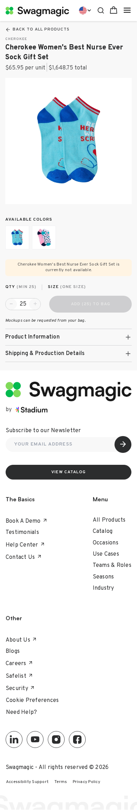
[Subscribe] (123, 444)
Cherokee (16, 39)
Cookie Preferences (32, 700)
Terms (60, 782)
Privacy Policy (86, 782)
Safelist (16, 676)
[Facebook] (77, 739)
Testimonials (22, 532)
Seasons (103, 577)
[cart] (113, 10)
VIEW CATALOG (68, 472)
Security (17, 688)
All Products (109, 520)
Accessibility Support (27, 782)
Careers (16, 663)
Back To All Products (41, 29)
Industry (103, 588)
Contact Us (20, 557)
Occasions (105, 543)
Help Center (22, 545)
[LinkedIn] (14, 739)
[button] (68, 337)
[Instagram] (56, 739)
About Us (18, 640)
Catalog (103, 531)
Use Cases (106, 554)
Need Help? (21, 712)
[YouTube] (35, 739)
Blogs (13, 651)
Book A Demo (23, 521)
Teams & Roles (112, 565)
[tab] (68, 337)
